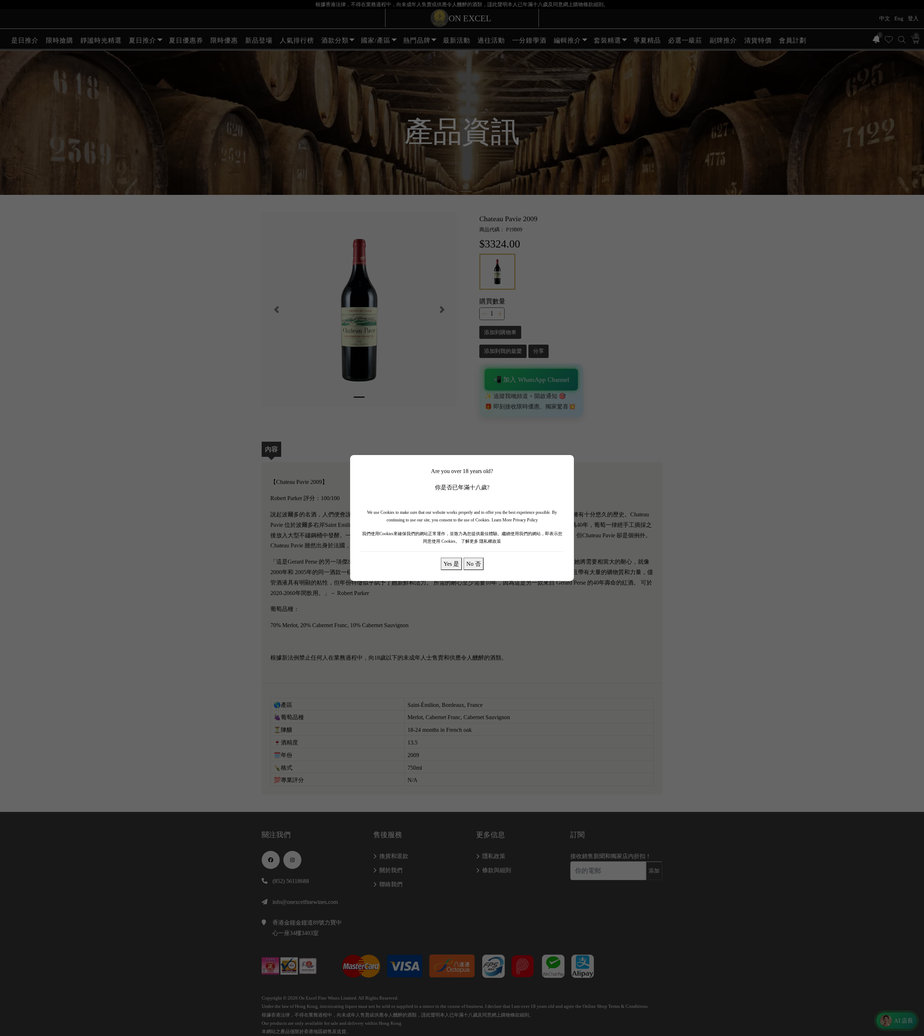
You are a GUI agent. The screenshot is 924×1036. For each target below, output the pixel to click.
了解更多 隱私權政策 (481, 541)
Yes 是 (451, 564)
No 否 (473, 564)
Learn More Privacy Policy (515, 520)
